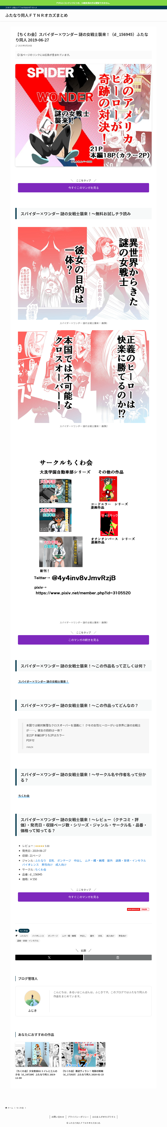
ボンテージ (64, 860)
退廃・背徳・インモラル (130, 860)
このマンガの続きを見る (83, 640)
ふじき (32, 1010)
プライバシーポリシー (78, 1116)
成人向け (61, 864)
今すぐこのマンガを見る (83, 188)
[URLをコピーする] (118, 957)
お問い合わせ (58, 1116)
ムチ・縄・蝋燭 (94, 860)
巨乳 (51, 860)
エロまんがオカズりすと (103, 1116)
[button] (49, 957)
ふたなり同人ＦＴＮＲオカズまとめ (36, 15)
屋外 (110, 860)
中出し (78, 860)
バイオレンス (30, 864)
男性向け (47, 864)
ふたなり (40, 860)
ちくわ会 (40, 869)
